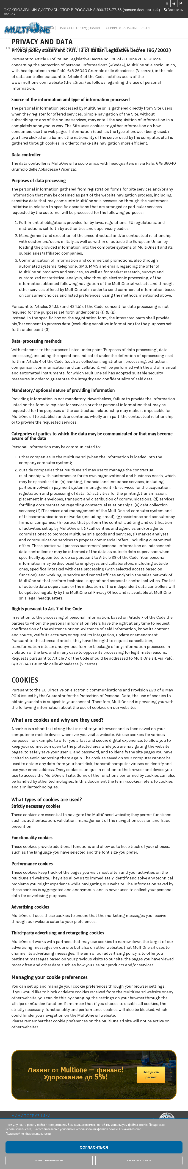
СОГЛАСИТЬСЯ (94, 1147)
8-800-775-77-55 (107, 10)
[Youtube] (167, 3)
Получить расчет (151, 1074)
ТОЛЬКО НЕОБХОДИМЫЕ (49, 1160)
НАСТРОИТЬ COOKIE (139, 1160)
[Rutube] (180, 4)
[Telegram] (174, 4)
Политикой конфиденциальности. (28, 1133)
